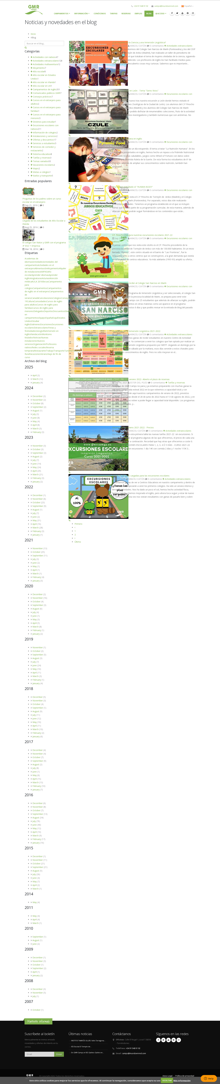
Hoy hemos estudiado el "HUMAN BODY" (132, 186)
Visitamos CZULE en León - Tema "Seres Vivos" (135, 90)
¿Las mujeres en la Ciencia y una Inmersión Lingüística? (139, 42)
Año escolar (38, 71)
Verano (44, 354)
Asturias (45, 278)
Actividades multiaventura (45, 64)
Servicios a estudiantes (43, 143)
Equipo (42, 317)
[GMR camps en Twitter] (177, 13)
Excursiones (46, 324)
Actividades (37, 261)
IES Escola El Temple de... (81, 1046)
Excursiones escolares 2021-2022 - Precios (133, 427)
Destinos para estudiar (43, 121)
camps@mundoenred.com (166, 6)
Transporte (59, 350)
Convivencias (76, 298)
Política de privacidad (184, 1076)
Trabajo (50, 350)
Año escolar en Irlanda (43, 82)
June (34, 417)
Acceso (160, 13)
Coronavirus (88, 298)
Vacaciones (35, 354)
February (36, 432)
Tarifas (113, 13)
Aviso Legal (167, 1076)
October (36, 403)
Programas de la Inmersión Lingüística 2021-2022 (136, 331)
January (36, 382)
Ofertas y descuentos (43, 139)
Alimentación (41, 268)
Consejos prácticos (41, 96)
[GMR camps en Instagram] (193, 13)
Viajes (35, 168)
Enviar (59, 1054)
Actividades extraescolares (179, 45)
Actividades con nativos (44, 57)
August (35, 410)
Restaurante (40, 350)
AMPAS (43, 271)
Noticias (37, 337)
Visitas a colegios (41, 172)
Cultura (30, 301)
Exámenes (35, 324)
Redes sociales (39, 347)
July (34, 414)
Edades (68, 311)
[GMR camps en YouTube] (182, 13)
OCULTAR (167, 1080)
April (34, 375)
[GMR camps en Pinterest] (187, 13)
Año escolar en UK (41, 85)
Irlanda (33, 334)
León (39, 334)
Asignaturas (36, 278)
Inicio (33, 33)
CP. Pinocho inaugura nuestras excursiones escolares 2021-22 (142, 235)
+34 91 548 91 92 (141, 6)
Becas (45, 281)
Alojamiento (38, 67)
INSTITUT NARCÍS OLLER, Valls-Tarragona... (88, 1040)
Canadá (35, 298)
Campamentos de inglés (44, 89)
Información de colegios (44, 132)
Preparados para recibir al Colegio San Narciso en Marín (139, 283)
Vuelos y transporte (42, 175)
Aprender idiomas (40, 275)
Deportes (48, 311)
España (48, 317)
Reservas (126, 13)
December (37, 396)
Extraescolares (41, 327)
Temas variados (40, 161)
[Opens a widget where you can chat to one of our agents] (209, 1079)
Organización (39, 344)
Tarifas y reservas (176, 382)
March (35, 379)
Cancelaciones (46, 298)
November (37, 399)
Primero (78, 523)
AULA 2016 (37, 281)
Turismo (68, 350)
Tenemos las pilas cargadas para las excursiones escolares (140, 475)
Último (78, 541)
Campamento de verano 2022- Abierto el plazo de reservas (141, 379)
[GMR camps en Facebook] (172, 13)
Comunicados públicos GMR (46, 93)
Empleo (138, 13)
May (34, 421)
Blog (148, 13)
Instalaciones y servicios (44, 136)
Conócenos (100, 13)
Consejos (65, 298)
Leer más (116, 70)
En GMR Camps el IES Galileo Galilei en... (87, 1052)
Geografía (41, 331)
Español (188, 6)
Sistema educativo (41, 154)
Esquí (54, 317)
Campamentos (40, 288)
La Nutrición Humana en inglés (127, 138)
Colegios (57, 298)
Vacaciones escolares (43, 164)
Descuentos (59, 311)
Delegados (38, 311)
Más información (182, 1080)
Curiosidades (40, 301)
